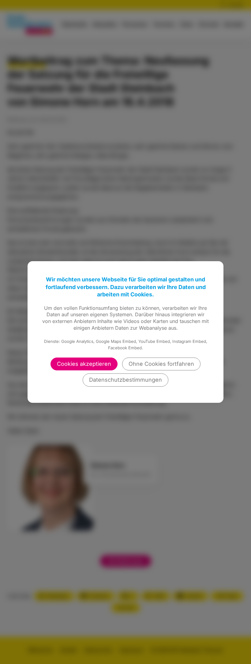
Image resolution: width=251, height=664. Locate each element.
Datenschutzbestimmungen (125, 380)
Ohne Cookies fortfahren (161, 364)
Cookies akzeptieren (84, 364)
